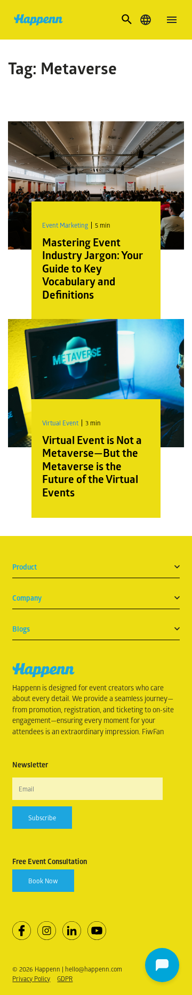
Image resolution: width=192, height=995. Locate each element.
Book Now (43, 880)
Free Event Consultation (49, 861)
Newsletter (30, 764)
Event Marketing (65, 225)
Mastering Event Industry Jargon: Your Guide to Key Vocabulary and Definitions (92, 268)
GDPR (65, 978)
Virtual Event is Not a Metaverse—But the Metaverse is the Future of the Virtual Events (92, 466)
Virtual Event (60, 422)
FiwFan (153, 731)
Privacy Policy (31, 978)
